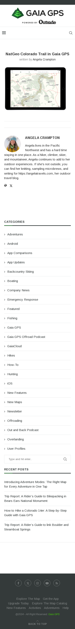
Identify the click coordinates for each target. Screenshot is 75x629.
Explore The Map (28, 598)
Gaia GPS (14, 327)
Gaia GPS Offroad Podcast (26, 337)
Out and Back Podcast (23, 430)
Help (65, 608)
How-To (13, 364)
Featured (13, 309)
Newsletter (14, 411)
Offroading (14, 420)
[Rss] (56, 583)
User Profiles (16, 448)
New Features (17, 392)
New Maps (14, 402)
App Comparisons (19, 253)
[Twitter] (28, 583)
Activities (35, 608)
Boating (12, 281)
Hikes (11, 355)
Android (12, 243)
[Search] (71, 33)
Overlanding (15, 439)
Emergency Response (22, 299)
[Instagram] (37, 583)
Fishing (12, 318)
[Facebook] (18, 583)
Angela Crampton (44, 59)
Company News (18, 290)
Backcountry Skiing (20, 271)
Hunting (12, 374)
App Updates (16, 262)
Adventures (15, 234)
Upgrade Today (18, 603)
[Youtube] (47, 583)
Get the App (51, 598)
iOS (9, 383)
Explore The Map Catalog (49, 603)
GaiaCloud (14, 346)
